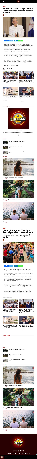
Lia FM (6, 14)
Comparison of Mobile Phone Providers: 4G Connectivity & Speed (14, 177)
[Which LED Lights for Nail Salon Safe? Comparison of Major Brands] (18, 189)
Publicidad (14, 453)
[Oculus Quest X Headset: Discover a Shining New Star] (5, 142)
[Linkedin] (16, 40)
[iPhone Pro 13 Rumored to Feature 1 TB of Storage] (5, 147)
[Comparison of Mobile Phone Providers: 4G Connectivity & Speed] (18, 167)
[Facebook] (6, 40)
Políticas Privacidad (26, 453)
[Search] (33, 1)
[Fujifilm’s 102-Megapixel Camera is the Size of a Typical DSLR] (5, 152)
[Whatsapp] (20, 40)
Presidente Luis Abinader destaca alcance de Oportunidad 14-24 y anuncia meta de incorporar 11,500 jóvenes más (10, 81)
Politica (4, 6)
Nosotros (9, 453)
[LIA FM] (18, 1)
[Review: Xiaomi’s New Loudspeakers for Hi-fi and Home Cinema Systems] (18, 211)
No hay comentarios (15, 14)
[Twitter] (11, 40)
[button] (18, 135)
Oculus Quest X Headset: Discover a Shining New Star (16, 141)
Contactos (19, 453)
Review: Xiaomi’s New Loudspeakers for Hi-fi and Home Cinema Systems (15, 221)
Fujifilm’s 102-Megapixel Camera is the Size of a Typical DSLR (17, 151)
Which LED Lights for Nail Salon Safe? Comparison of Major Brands (14, 199)
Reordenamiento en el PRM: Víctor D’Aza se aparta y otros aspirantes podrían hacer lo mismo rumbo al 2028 (10, 98)
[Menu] (3, 1)
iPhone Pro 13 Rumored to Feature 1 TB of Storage (15, 146)
